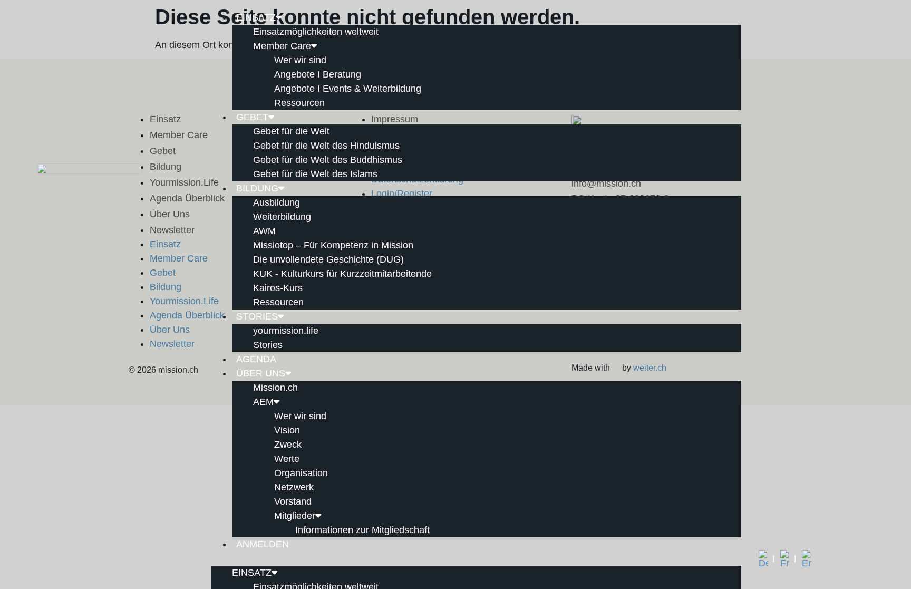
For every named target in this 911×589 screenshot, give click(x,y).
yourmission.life (285, 330)
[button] (476, 559)
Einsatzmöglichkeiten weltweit (316, 31)
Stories (268, 345)
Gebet (252, 117)
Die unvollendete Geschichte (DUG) (328, 259)
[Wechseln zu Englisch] (806, 559)
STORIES (257, 316)
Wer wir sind (300, 60)
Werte (286, 458)
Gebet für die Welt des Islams (315, 174)
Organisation (301, 473)
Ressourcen (299, 103)
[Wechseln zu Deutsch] (767, 559)
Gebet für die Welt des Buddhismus (327, 160)
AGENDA (256, 359)
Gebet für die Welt (291, 131)
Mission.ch (275, 387)
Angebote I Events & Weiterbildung (347, 88)
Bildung (257, 188)
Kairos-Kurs (278, 288)
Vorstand (293, 501)
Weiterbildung (282, 216)
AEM (263, 402)
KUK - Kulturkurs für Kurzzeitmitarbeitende (342, 273)
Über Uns (260, 373)
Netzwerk (294, 487)
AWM (264, 231)
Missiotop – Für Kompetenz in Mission (333, 245)
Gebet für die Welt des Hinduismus (326, 145)
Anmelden (262, 544)
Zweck (288, 444)
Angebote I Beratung (317, 74)
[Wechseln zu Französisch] (788, 559)
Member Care (282, 46)
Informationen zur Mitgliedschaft (362, 530)
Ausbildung (276, 202)
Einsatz (256, 17)
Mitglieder (294, 515)
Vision (287, 430)
